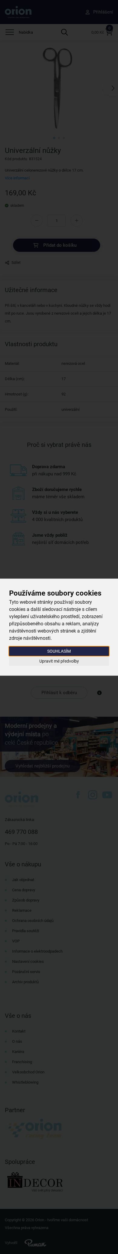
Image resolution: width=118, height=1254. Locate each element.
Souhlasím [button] (59, 650)
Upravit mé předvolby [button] (59, 661)
